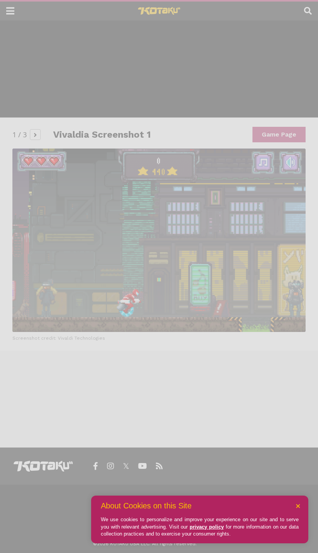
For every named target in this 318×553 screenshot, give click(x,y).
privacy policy (207, 527)
